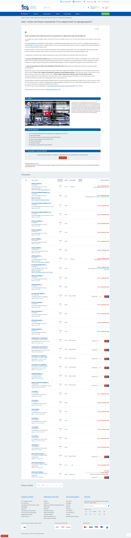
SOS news (68, 514)
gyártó (66, 180)
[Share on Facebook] (25, 32)
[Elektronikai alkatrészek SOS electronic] (28, 7)
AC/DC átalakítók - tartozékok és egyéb (39, 339)
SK (86, 511)
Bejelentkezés (94, 7)
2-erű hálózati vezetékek (36, 375)
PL (90, 514)
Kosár (106, 7)
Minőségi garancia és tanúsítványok (28, 510)
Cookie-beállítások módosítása (50, 518)
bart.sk (42, 533)
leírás (36, 180)
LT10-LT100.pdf (38, 396)
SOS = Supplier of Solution (26, 501)
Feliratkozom (63, 157)
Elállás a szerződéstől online (49, 516)
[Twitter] (52, 485)
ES (99, 514)
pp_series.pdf (37, 197)
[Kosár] (103, 7)
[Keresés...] (45, 7)
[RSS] (61, 485)
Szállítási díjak (46, 507)
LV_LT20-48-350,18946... (40, 432)
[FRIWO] (97, 29)
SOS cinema (68, 508)
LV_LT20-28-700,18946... (40, 423)
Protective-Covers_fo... (39, 298)
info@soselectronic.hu (51, 89)
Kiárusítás (68, 507)
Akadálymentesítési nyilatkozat (72, 516)
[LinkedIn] (47, 485)
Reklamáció (46, 508)
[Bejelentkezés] (88, 8)
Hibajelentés (4, 536)
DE (104, 511)
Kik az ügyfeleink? (25, 503)
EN (100, 511)
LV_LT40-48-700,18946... (40, 440)
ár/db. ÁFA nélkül (105, 180)
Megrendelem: (95, 296)
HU (95, 511)
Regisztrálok (93, 8)
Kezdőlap (28, 17)
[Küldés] (108, 506)
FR (104, 514)
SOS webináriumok (70, 512)
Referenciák (23, 508)
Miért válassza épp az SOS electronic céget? (30, 505)
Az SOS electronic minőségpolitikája (28, 512)
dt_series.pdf (37, 243)
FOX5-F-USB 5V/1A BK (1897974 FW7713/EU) (42, 272)
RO (86, 514)
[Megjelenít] (108, 296)
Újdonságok (68, 503)
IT (95, 514)
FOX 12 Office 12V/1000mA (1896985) (40, 200)
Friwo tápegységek (31, 43)
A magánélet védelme (48, 514)
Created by (38, 533)
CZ (90, 511)
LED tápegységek (35, 295)
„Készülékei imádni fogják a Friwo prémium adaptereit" (61, 86)
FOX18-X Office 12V (45, 189)
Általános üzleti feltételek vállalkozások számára (54, 505)
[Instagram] (56, 485)
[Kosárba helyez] (105, 296)
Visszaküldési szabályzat (49, 510)
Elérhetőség (72, 180)
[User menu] (99, 7)
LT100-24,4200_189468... (40, 414)
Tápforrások (37, 17)
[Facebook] (39, 485)
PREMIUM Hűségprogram (49, 512)
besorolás (60, 181)
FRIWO (66, 186)
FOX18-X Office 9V (45, 262)
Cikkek (32, 17)
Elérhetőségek (24, 507)
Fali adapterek (34, 185)
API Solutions (69, 501)
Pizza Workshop (69, 510)
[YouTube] (43, 485)
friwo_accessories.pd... (39, 342)
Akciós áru (68, 505)
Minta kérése (105, 14)
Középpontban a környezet (26, 514)
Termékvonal (46, 503)
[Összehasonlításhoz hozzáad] (41, 183)
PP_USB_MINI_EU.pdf (39, 269)
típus (32, 180)
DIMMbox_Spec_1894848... (40, 387)
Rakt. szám (60, 179)
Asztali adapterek (35, 240)
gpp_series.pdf (38, 188)
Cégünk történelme (25, 516)
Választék (45, 501)
